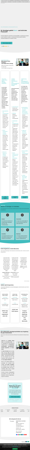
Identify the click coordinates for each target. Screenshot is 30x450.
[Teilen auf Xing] (28, 441)
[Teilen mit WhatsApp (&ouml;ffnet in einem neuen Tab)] (27, 441)
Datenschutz (15, 444)
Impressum (5, 444)
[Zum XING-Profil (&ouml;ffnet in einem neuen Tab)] (21, 434)
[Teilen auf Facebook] (26, 441)
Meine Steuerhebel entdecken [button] (5, 197)
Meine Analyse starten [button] (15, 396)
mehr (6, 270)
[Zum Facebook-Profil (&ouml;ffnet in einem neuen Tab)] (16, 434)
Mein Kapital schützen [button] (15, 197)
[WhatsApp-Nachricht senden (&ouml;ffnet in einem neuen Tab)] (19, 434)
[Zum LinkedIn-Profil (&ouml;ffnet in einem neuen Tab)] (22, 434)
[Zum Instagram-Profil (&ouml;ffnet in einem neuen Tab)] (18, 434)
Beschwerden (24, 444)
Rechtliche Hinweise (10, 444)
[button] (15, 51)
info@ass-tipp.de (18, 432)
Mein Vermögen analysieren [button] (25, 197)
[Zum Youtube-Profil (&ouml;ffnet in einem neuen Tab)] (26, 434)
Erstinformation (20, 444)
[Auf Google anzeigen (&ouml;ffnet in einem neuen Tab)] (24, 434)
